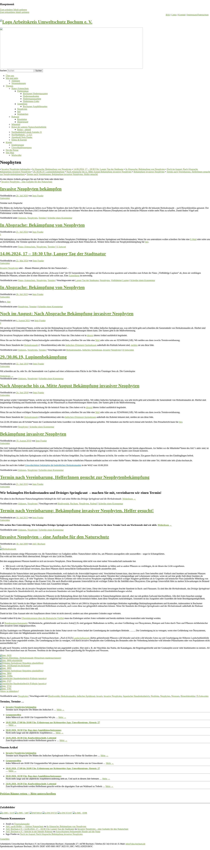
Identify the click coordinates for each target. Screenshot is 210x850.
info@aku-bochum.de (135, 844)
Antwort (61, 247)
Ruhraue (15, 116)
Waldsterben (22, 114)
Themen (9, 86)
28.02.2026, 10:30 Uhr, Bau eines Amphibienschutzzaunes (33, 730)
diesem (90, 335)
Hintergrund (22, 122)
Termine (42, 218)
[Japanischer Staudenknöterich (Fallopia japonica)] (23, 678)
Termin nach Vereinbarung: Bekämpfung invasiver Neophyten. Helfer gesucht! (62, 174)
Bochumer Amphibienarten (35, 106)
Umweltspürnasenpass (21, 147)
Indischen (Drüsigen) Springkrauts (81, 345)
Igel (19, 111)
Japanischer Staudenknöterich (136, 696)
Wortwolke (16, 155)
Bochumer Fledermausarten (35, 93)
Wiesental (15, 124)
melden (134, 345)
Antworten (128, 350)
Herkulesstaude (31, 345)
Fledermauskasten (31, 96)
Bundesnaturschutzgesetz (16, 623)
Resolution (22, 119)
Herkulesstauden (73, 350)
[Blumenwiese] (7, 813)
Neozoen (175, 696)
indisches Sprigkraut (86, 696)
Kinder (9, 142)
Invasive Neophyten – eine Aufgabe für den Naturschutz (26, 181)
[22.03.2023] (65, 813)
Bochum (74, 503)
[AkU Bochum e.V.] (46, 21)
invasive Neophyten (112, 350)
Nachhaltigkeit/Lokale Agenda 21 (26, 132)
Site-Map (10, 152)
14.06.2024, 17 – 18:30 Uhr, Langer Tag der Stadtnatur (98, 169)
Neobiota (155, 696)
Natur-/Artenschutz (20, 88)
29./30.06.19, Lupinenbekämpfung (48, 172)
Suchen (3, 70)
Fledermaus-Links (31, 101)
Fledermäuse (23, 91)
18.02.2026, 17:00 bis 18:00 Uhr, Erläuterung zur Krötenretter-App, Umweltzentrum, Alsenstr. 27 (53, 722)
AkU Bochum (38, 544)
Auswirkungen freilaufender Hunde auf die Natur (78, 831)
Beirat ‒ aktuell (24, 129)
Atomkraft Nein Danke (21, 137)
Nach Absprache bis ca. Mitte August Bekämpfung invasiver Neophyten (99, 172)
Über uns (10, 75)
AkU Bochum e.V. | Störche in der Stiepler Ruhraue (29, 831)
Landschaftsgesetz (81, 638)
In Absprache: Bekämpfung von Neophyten (52, 169)
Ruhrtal (93, 503)
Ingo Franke (37, 195)
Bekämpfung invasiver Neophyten (149, 172)
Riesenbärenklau (188, 696)
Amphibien (22, 104)
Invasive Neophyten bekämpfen (15, 169)
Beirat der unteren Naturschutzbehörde (28, 127)
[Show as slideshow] (9, 691)
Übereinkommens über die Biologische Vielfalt (43, 618)
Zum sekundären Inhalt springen (14, 12)
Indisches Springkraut (92, 350)
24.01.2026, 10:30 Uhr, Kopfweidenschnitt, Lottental (31, 738)
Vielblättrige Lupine (120, 280)
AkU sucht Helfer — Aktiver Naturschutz (24, 826)
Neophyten (22, 109)
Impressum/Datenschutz (198, 15)
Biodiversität (63, 503)
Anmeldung (74, 275)
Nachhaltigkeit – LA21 (21, 134)
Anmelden (4, 839)
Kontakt (181, 15)
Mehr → (60, 709)
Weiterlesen (6, 376)
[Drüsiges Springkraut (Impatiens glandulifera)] (21, 663)
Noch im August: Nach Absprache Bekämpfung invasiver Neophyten (66, 313)
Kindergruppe (17, 145)
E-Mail (193, 239)
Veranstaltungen (18, 83)
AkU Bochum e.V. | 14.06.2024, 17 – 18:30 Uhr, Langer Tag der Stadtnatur (40, 829)
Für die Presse (12, 150)
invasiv (99, 696)
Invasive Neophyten (9, 268)
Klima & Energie (19, 140)
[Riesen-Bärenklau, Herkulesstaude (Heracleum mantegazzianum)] (30, 658)
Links (174, 15)
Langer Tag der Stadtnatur (87, 280)
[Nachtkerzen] (80, 813)
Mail (97, 340)
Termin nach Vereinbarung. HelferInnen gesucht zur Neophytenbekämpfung (74, 477)
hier (146, 242)
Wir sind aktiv (12, 78)
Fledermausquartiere (32, 99)
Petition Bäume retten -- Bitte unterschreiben (28, 793)
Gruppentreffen (13, 715)
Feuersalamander (22, 824)
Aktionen (15, 81)
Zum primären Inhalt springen (13, 9)
